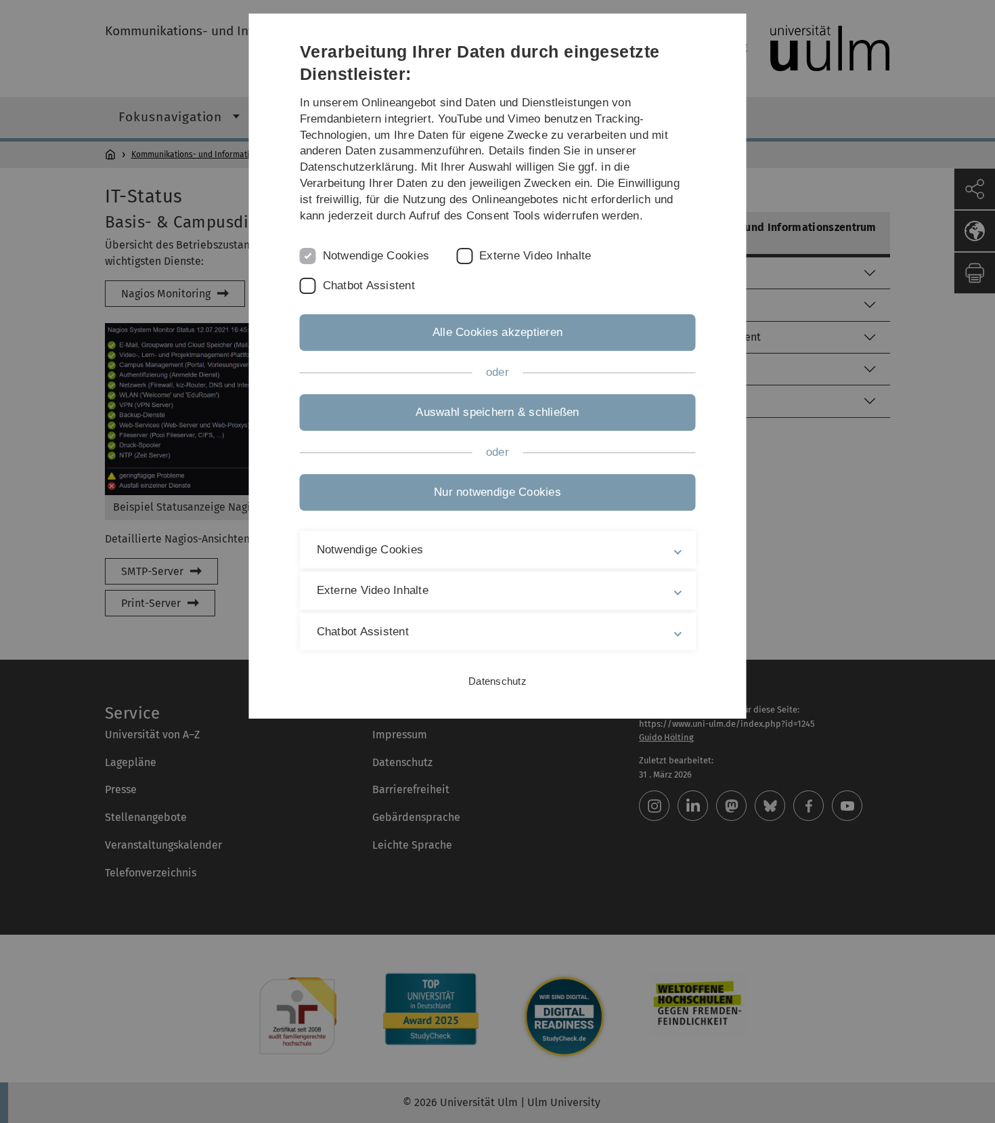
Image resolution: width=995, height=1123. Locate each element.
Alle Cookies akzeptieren (497, 332)
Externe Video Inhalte (535, 255)
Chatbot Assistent (369, 285)
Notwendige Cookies (376, 255)
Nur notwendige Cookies (497, 492)
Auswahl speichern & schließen (497, 412)
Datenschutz (497, 681)
